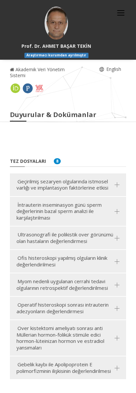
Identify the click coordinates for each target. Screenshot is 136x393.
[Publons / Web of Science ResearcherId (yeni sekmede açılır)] (28, 88)
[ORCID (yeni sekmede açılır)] (15, 88)
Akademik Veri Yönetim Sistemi (37, 72)
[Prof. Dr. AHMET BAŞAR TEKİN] (56, 23)
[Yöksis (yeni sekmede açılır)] (39, 88)
